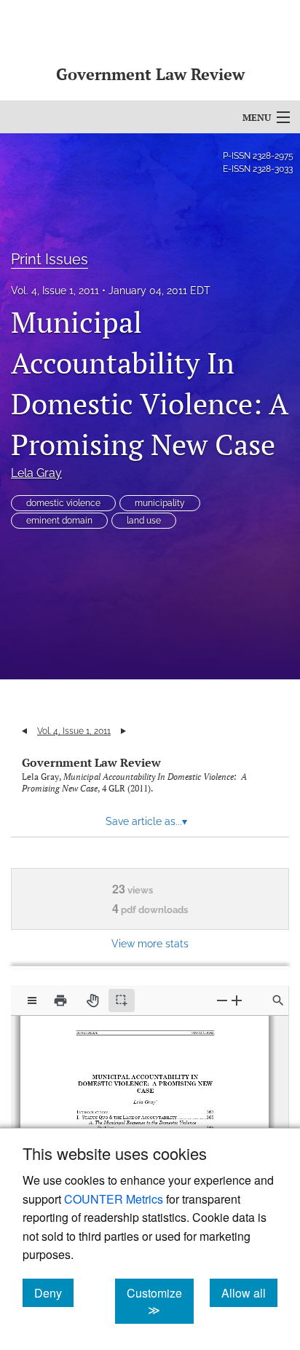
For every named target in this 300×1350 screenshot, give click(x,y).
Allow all (249, 1292)
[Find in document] (278, 1000)
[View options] (32, 1000)
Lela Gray (36, 473)
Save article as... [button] (146, 821)
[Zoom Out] (222, 1000)
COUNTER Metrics (113, 1199)
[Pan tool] (92, 1000)
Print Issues (49, 259)
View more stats (150, 943)
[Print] (60, 1000)
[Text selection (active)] (121, 1000)
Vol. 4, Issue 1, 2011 (55, 290)
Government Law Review (91, 762)
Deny (54, 1292)
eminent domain (59, 521)
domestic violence (63, 503)
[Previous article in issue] (24, 731)
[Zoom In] (236, 1000)
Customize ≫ (160, 1301)
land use (144, 521)
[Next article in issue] (123, 731)
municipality (160, 503)
